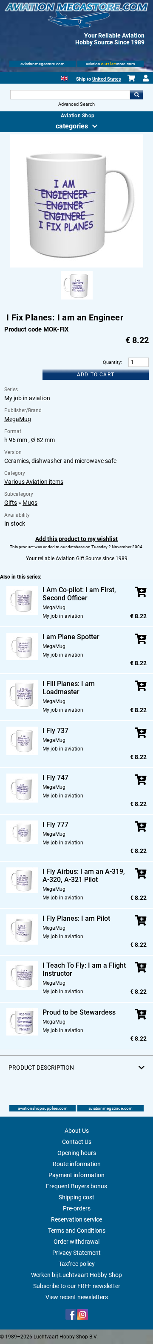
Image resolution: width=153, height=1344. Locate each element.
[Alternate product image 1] (77, 300)
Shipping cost (76, 1197)
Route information (77, 1164)
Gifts (10, 502)
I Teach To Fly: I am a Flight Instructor (84, 969)
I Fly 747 (55, 778)
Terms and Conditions (76, 1230)
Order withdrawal (76, 1241)
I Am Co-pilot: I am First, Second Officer (79, 594)
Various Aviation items (33, 481)
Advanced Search (76, 104)
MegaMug (17, 419)
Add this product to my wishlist (76, 538)
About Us (77, 1130)
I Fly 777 (55, 824)
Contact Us (76, 1141)
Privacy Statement (76, 1252)
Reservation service (76, 1219)
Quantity (112, 362)
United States (106, 79)
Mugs (30, 502)
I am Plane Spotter (70, 637)
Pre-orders (77, 1208)
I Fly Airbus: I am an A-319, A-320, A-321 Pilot (83, 875)
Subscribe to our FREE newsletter (76, 1286)
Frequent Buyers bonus (76, 1186)
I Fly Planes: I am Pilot (76, 918)
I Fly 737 (55, 731)
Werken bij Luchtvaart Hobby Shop (76, 1274)
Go (136, 94)
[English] (64, 77)
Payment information (76, 1175)
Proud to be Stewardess (79, 1012)
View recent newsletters (76, 1297)
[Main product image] (76, 266)
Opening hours (76, 1152)
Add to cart (95, 375)
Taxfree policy (77, 1263)
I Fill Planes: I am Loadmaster (68, 688)
